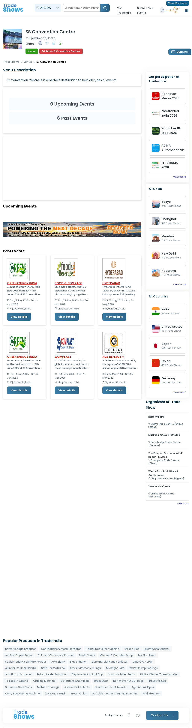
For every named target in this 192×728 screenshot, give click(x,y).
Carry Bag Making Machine (22, 693)
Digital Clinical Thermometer (159, 674)
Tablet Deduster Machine (102, 649)
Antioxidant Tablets (77, 687)
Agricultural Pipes (143, 687)
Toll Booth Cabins (16, 681)
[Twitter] (138, 715)
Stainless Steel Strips (18, 687)
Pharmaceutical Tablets (110, 687)
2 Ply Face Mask (55, 693)
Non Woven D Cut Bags (128, 681)
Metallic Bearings (48, 687)
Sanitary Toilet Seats (121, 674)
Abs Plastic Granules (18, 674)
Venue (27, 62)
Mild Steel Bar (151, 693)
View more (183, 503)
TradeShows (11, 62)
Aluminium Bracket (157, 649)
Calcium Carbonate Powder (56, 655)
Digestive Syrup (143, 662)
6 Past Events (72, 118)
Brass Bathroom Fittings (85, 668)
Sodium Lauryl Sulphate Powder (25, 662)
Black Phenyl (78, 662)
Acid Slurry (58, 662)
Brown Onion (79, 693)
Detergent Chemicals (75, 681)
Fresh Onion (87, 655)
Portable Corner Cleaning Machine (114, 693)
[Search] (105, 8)
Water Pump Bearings (143, 668)
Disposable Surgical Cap (87, 674)
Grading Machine (44, 681)
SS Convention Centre (51, 62)
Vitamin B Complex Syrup (116, 655)
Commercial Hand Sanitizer (109, 662)
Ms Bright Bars (115, 668)
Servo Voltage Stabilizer (20, 649)
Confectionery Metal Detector (61, 649)
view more (179, 177)
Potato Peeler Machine (51, 674)
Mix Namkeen (147, 655)
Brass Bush (101, 681)
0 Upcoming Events (72, 104)
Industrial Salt (157, 681)
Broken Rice (132, 649)
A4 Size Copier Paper (18, 655)
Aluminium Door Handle (20, 668)
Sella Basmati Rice (53, 668)
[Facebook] (130, 715)
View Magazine (177, 3)
